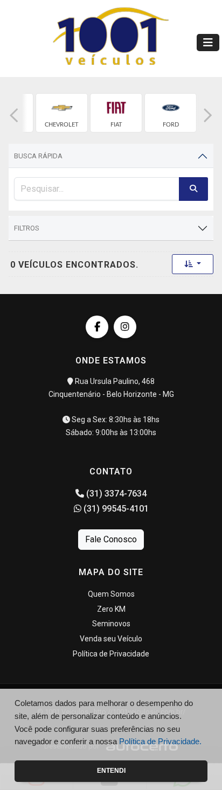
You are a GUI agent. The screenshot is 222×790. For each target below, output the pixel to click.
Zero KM (111, 609)
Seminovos (111, 623)
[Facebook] (97, 327)
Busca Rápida (38, 156)
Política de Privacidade (111, 653)
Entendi (111, 770)
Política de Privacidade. (160, 741)
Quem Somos (111, 594)
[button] (14, 115)
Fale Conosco (111, 539)
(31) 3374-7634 (115, 493)
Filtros (26, 228)
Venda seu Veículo (111, 638)
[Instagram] (125, 327)
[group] (62, 112)
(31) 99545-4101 (115, 509)
